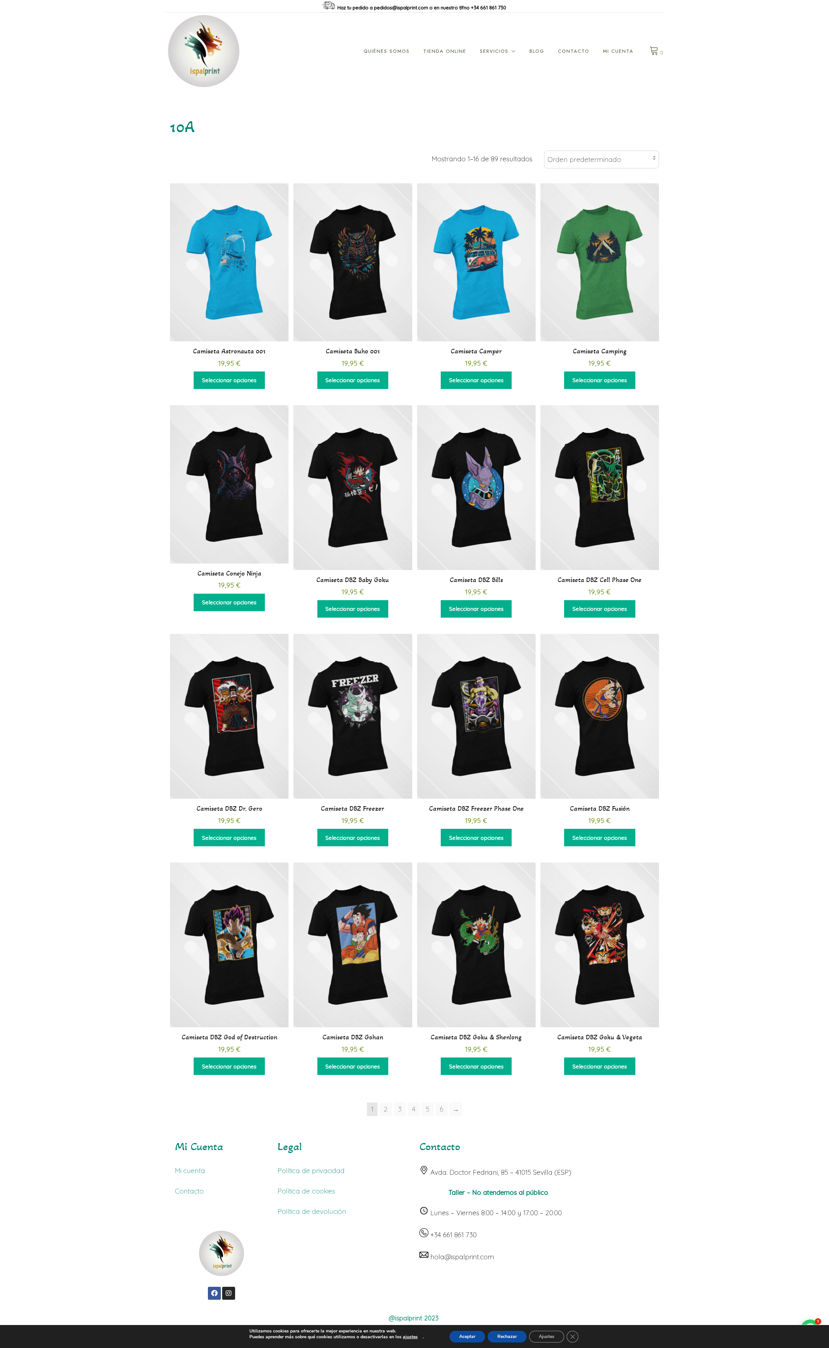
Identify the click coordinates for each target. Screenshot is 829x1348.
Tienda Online (444, 51)
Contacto (573, 51)
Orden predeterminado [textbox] (584, 159)
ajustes (410, 1337)
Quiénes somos (387, 51)
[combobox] (601, 159)
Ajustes (546, 1336)
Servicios (494, 51)
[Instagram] (228, 1293)
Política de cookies (306, 1191)
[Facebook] (214, 1293)
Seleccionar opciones (229, 380)
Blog (536, 51)
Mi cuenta (618, 51)
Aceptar (467, 1336)
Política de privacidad (311, 1170)
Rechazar (507, 1336)
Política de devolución (312, 1211)
